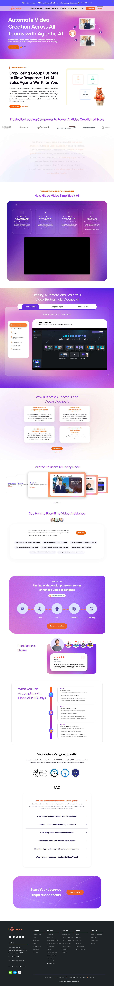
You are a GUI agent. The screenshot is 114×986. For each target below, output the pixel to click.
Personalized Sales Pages (54, 943)
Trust (84, 977)
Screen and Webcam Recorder (18, 338)
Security (92, 977)
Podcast (78, 943)
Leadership (36, 940)
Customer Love (37, 935)
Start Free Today (14, 47)
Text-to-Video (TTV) (17, 325)
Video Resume (94, 937)
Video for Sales (66, 935)
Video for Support (66, 943)
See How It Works (57, 452)
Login (82, 8)
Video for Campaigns (67, 937)
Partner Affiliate (37, 946)
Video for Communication (68, 940)
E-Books (78, 937)
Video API (64, 952)
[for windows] (25, 974)
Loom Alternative (51, 955)
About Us (35, 937)
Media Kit (35, 952)
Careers (35, 943)
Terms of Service (48, 977)
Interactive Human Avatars (17, 332)
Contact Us (36, 949)
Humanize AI (50, 958)
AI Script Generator (17, 342)
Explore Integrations (57, 626)
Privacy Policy (60, 977)
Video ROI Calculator (96, 935)
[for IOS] (15, 974)
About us (75, 8)
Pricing (70, 8)
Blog (77, 935)
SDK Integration (16, 349)
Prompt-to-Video (17, 328)
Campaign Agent (57, 307)
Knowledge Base (80, 949)
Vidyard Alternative (52, 952)
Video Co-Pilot (83, 307)
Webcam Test (94, 940)
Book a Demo (25, 106)
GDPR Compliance (73, 977)
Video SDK (64, 949)
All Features (50, 935)
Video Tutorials (80, 946)
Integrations (50, 946)
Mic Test (93, 943)
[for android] (11, 974)
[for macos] (20, 974)
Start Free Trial (75, 892)
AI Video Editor (16, 346)
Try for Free (90, 8)
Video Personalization (53, 940)
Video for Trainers (66, 946)
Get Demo (100, 8)
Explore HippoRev (15, 106)
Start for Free (51, 964)
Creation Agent (30, 307)
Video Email (50, 937)
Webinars (78, 940)
